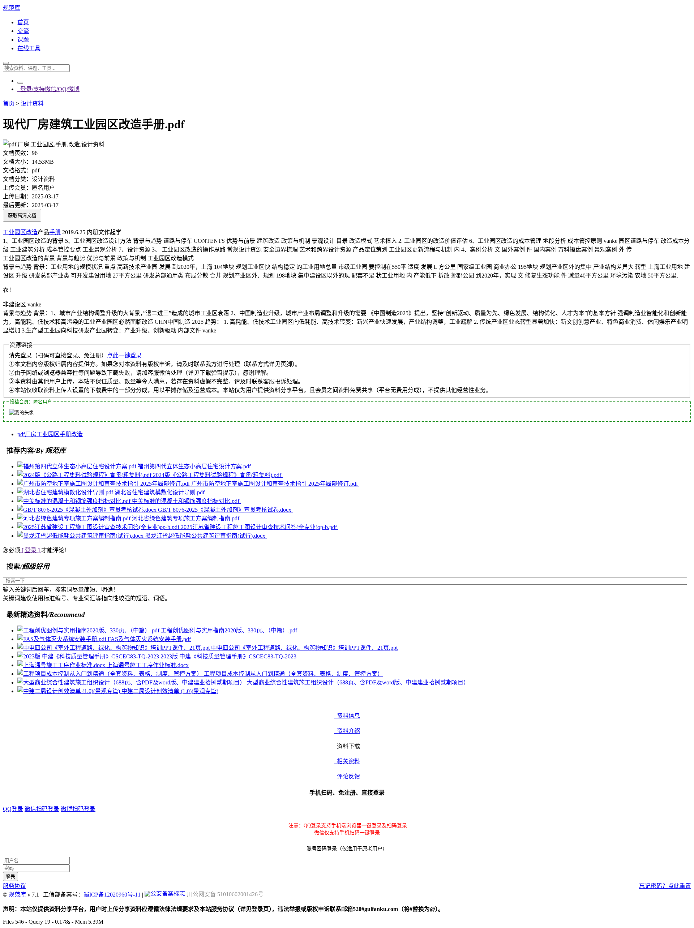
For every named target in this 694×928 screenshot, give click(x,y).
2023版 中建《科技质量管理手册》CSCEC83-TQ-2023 (228, 656)
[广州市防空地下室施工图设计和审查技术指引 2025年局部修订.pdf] (104, 484)
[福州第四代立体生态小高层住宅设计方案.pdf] (77, 466)
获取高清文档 (22, 215)
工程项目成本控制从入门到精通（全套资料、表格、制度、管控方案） (293, 674)
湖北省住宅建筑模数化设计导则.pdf (160, 492)
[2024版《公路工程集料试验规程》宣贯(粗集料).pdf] (85, 475)
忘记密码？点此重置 (665, 886)
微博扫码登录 (78, 809)
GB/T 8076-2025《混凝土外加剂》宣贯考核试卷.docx (225, 510)
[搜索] (6, 63)
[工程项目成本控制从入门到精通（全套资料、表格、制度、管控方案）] (110, 674)
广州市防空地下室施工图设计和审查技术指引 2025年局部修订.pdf (275, 484)
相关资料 (347, 761)
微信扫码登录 (42, 809)
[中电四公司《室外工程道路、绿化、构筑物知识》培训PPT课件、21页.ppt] (114, 648)
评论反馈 (347, 776)
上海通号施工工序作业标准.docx (148, 665)
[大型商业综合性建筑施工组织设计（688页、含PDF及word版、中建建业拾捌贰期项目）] (132, 682)
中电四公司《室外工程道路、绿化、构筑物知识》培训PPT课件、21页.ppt (304, 648)
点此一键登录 (124, 355)
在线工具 (28, 48)
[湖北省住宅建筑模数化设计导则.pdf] (66, 492)
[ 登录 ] (30, 550)
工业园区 (14, 232)
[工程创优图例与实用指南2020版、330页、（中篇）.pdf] (89, 630)
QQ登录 (13, 809)
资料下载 (347, 746)
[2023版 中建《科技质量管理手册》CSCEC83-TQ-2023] (88, 656)
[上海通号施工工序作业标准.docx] (62, 665)
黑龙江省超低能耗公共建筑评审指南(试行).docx (206, 536)
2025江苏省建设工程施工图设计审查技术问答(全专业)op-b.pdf (259, 527)
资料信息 (347, 716)
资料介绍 (347, 731)
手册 (55, 232)
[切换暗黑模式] (20, 83)
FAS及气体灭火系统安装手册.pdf (149, 639)
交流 (23, 31)
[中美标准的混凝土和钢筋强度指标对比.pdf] (74, 501)
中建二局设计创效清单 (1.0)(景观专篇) (169, 691)
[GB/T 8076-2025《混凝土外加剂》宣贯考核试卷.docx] (87, 510)
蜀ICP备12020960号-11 (112, 895)
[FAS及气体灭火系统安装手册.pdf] (62, 639)
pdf (21, 434)
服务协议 (14, 886)
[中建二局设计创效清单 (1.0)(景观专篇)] (69, 691)
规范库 (11, 8)
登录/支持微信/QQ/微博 (48, 89)
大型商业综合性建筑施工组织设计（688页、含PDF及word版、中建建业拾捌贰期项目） (358, 682)
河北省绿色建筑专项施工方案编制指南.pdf (186, 518)
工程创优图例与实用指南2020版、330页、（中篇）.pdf (229, 630)
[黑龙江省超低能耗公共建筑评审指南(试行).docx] (81, 536)
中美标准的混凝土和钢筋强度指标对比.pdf (186, 501)
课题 (23, 39)
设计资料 (32, 103)
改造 (32, 232)
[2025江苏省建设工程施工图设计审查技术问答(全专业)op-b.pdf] (99, 527)
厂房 (31, 434)
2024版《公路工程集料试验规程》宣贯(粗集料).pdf (218, 475)
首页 (23, 22)
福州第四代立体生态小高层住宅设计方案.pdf (195, 466)
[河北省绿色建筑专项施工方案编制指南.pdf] (74, 518)
